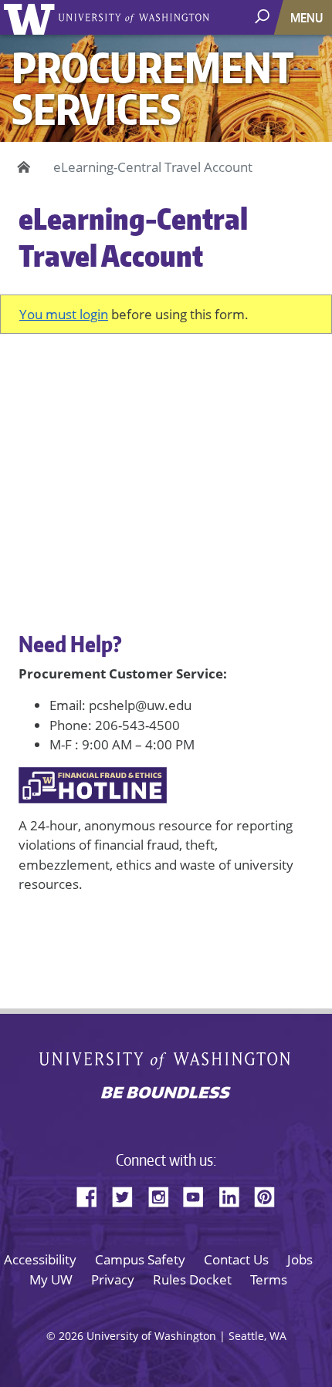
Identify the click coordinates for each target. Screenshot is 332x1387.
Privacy (112, 1279)
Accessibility (40, 1259)
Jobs (300, 1259)
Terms (268, 1279)
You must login (63, 314)
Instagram (163, 1194)
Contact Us (236, 1259)
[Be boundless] (166, 1094)
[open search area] (263, 16)
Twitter (128, 1194)
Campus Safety (140, 1259)
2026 (71, 1335)
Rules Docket (192, 1279)
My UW (51, 1279)
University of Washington (32, 17)
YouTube (199, 1194)
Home (21, 167)
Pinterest (270, 1194)
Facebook (92, 1194)
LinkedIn (235, 1194)
